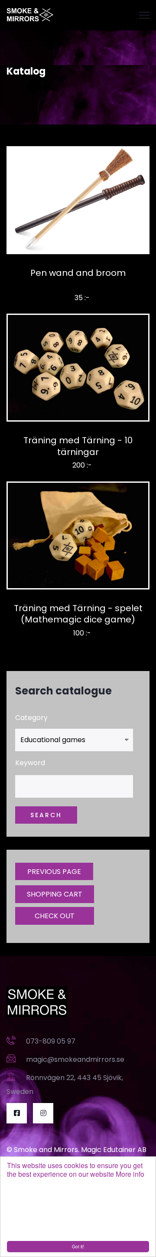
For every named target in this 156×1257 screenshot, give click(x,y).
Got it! (78, 1246)
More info (130, 1174)
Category (31, 718)
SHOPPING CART (54, 894)
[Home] (30, 15)
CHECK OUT (55, 916)
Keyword (30, 763)
